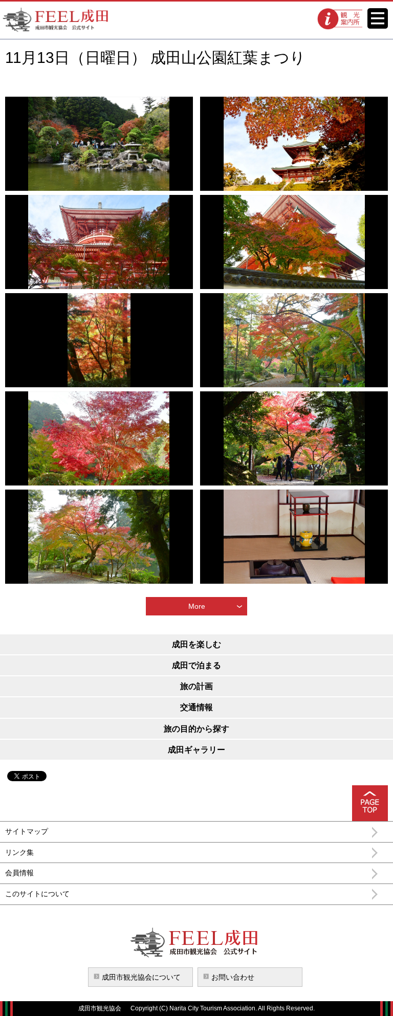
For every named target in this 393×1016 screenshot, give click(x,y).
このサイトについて (37, 894)
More (196, 606)
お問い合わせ (232, 977)
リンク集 (19, 852)
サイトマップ (26, 831)
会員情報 (19, 873)
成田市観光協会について (141, 977)
